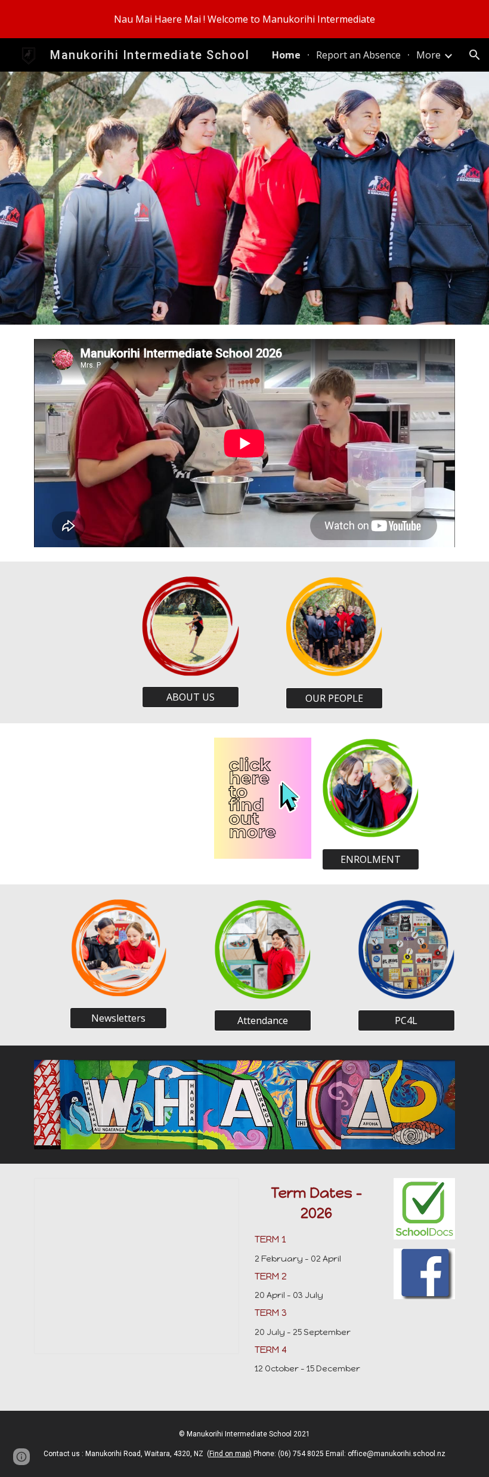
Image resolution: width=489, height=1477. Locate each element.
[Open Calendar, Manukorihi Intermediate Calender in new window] (216, 1193)
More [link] (428, 54)
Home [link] (286, 54)
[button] (474, 55)
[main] (316, 1287)
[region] (244, 19)
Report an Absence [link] (358, 54)
